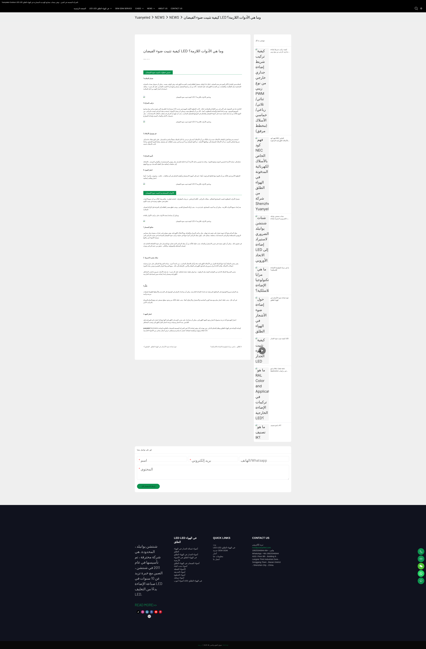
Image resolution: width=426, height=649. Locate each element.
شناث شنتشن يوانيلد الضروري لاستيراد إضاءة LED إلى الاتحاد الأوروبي (279, 217)
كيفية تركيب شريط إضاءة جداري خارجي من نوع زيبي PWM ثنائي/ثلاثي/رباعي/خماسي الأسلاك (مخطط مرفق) (279, 51)
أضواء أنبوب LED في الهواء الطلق (188, 581)
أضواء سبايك (179, 578)
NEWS (160, 17)
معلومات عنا (218, 556)
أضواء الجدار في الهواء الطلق (186, 554)
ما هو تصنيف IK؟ (275, 425)
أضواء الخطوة (179, 575)
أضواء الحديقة (179, 572)
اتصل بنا (216, 559)
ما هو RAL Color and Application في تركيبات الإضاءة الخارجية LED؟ (278, 370)
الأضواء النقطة (180, 569)
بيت (214, 545)
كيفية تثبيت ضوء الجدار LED (279, 338)
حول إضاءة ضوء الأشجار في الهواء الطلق (279, 299)
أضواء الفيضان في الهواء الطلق (186, 563)
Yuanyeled (142, 17)
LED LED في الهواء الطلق (224, 548)
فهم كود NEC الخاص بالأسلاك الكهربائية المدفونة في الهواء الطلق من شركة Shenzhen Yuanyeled (279, 139)
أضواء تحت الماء (180, 566)
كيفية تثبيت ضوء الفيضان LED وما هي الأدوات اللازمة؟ (222, 17)
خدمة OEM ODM (220, 550)
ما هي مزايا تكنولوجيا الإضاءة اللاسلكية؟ (279, 269)
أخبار (215, 553)
